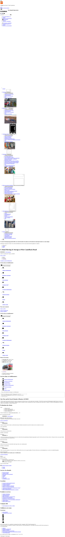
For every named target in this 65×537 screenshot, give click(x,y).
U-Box (5, 335)
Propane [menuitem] (3, 231)
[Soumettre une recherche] (11, 14)
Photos (4, 371)
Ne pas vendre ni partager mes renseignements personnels (11, 531)
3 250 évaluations (8, 252)
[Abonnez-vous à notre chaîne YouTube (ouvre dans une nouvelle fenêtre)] (3, 522)
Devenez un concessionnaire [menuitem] (7, 18)
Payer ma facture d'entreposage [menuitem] (9, 163)
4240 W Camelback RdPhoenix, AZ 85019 (4, 311)
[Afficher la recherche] (3, 13)
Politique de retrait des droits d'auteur (8, 530)
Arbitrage (3, 528)
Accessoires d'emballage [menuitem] (8, 188)
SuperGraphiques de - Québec (8, 505)
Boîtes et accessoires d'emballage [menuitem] (7, 185)
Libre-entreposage (5, 330)
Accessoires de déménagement (7, 289)
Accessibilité (4, 477)
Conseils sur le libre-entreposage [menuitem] (9, 165)
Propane (7, 231)
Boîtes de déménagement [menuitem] (8, 187)
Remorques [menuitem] (4, 92)
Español (3, 468)
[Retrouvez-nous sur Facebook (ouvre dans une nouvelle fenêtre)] (3, 515)
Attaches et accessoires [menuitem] (8, 97)
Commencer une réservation (8, 110)
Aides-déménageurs (5, 495)
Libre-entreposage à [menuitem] (8, 157)
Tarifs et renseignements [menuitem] (8, 136)
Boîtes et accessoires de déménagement (8, 496)
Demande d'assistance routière (6, 465)
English (3, 467)
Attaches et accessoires (6, 494)
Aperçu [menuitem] (5, 213)
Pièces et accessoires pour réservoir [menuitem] (10, 238)
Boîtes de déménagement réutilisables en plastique (10, 489)
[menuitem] (13, 110)
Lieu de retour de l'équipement (7, 395)
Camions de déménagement (6, 270)
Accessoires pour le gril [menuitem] (8, 234)
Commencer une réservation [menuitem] (8, 94)
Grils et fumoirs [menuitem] (6, 235)
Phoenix (3, 246)
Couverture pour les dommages (7, 497)
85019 (3, 247)
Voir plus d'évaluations (4, 454)
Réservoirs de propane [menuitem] (8, 237)
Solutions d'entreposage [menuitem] (8, 192)
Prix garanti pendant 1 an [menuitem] (6, 16)
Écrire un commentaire (4, 420)
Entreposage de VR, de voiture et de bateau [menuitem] (11, 160)
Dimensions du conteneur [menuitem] (8, 141)
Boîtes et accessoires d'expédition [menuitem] (9, 189)
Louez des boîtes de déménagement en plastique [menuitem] (12, 193)
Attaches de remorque (5, 294)
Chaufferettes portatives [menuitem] (8, 236)
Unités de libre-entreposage (6, 488)
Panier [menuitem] (4, 20)
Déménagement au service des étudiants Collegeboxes (11, 499)
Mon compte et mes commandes (7, 474)
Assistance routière (5, 473)
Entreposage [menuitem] (4, 154)
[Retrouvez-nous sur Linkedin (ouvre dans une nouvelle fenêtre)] (3, 519)
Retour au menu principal (9, 93)
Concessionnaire (5, 512)
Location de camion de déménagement (8, 483)
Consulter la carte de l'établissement (6, 260)
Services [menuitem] (5, 215)
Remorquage (4, 108)
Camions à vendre (5, 304)
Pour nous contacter (5, 472)
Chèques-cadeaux (5, 500)
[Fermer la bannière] (1, 0)
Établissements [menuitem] (5, 19)
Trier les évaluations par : (4, 412)
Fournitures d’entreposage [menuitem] (8, 166)
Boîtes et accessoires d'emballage (19, 185)
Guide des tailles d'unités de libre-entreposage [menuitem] (11, 161)
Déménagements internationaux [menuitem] (9, 138)
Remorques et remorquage (6, 265)
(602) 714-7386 (2, 255)
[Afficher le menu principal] (1, 9)
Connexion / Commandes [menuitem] (6, 21)
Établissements (6, 532)
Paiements (4, 475)
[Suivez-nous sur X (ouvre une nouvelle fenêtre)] (3, 521)
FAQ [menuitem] (5, 96)
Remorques (8, 92)
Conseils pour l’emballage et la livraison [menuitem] (12, 139)
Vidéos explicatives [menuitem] (7, 111)
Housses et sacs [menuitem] (6, 190)
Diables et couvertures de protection (8, 486)
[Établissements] (4, 13)
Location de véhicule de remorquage (8, 485)
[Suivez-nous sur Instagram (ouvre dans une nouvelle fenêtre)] (3, 516)
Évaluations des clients (6, 478)
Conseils (3, 476)
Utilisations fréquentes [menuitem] (8, 137)
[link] (11, 11)
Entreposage (9, 154)
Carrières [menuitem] (3, 17)
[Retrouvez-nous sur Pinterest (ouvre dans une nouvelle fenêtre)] (3, 518)
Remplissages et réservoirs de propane (8, 498)
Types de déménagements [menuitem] (8, 216)
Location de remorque (5, 484)
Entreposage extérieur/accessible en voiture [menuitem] (11, 162)
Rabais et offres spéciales (6, 501)
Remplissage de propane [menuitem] (8, 233)
